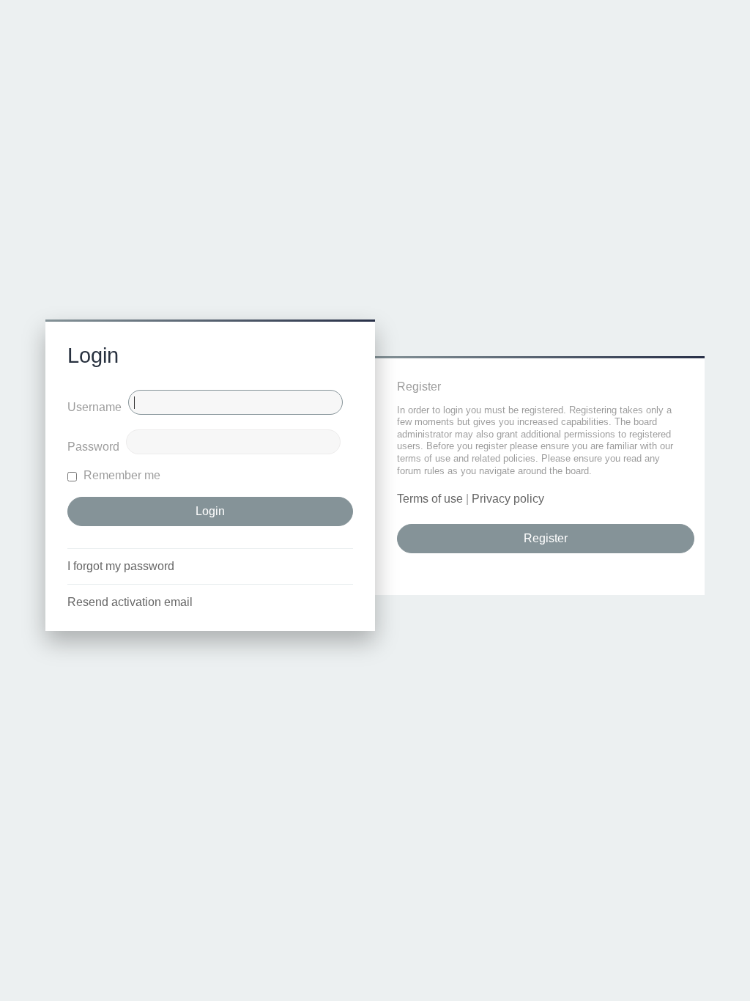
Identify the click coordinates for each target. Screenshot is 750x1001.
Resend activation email (130, 602)
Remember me (120, 475)
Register (546, 538)
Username (94, 407)
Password (93, 446)
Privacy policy (508, 498)
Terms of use (430, 498)
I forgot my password (120, 566)
